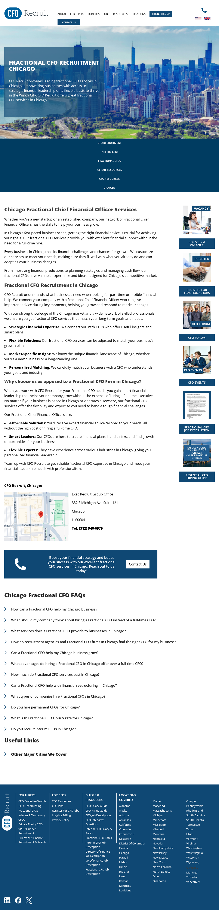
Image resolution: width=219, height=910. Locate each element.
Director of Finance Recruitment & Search (32, 840)
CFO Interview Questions (95, 822)
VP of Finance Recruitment (27, 831)
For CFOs (94, 14)
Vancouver (193, 882)
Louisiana (125, 890)
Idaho (123, 862)
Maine (157, 801)
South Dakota (195, 820)
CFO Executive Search (32, 801)
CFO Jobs (109, 188)
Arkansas (125, 820)
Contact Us (138, 564)
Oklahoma (159, 881)
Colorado (125, 829)
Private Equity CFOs (30, 824)
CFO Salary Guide (96, 806)
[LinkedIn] (7, 900)
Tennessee (193, 825)
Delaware (125, 839)
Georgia (124, 853)
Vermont (192, 839)
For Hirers (77, 14)
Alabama (124, 806)
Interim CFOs (109, 152)
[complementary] (7, 811)
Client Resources (109, 170)
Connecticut (127, 834)
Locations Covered (127, 797)
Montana (158, 834)
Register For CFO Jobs (65, 810)
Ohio (156, 876)
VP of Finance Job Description (97, 863)
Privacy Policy (60, 820)
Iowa (122, 876)
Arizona (124, 815)
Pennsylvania (194, 806)
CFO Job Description (98, 815)
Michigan (158, 815)
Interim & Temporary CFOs (31, 817)
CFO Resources (109, 179)
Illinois (123, 867)
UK (207, 18)
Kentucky (125, 886)
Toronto (191, 877)
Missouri (158, 829)
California (125, 825)
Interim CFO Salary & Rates (99, 831)
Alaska (123, 810)
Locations (139, 14)
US (198, 18)
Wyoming (192, 862)
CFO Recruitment (109, 143)
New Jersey (160, 853)
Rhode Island (194, 810)
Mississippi (159, 825)
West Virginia (194, 853)
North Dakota (161, 871)
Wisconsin (192, 857)
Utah (189, 834)
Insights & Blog (61, 815)
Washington (194, 848)
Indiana (124, 871)
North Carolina (162, 867)
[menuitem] (62, 14)
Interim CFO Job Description (96, 845)
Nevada (158, 843)
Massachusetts (162, 810)
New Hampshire (163, 848)
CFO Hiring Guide (96, 810)
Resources (120, 14)
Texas (190, 829)
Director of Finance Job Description (98, 854)
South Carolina (195, 815)
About (62, 14)
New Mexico (160, 857)
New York (159, 862)
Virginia (191, 843)
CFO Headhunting (29, 806)
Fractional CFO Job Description (97, 872)
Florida (123, 848)
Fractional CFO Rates (99, 838)
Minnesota (159, 820)
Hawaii (123, 857)
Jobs (106, 14)
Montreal (192, 872)
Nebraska (159, 839)
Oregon (191, 801)
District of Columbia (132, 843)
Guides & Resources (94, 797)
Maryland (159, 806)
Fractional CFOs (109, 161)
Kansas (123, 881)
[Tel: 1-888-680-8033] (204, 10)
